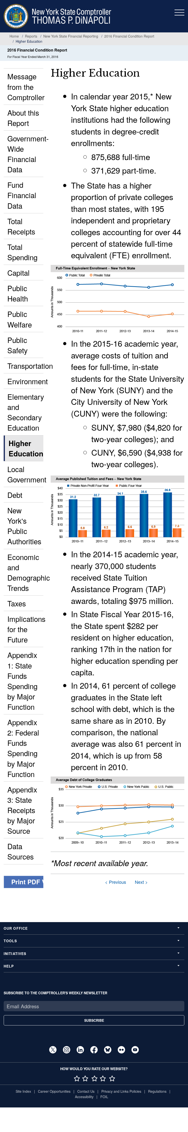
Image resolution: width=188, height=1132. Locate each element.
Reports (31, 36)
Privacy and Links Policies (121, 1091)
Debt (14, 495)
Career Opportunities (54, 1091)
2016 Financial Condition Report (129, 36)
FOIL (104, 1096)
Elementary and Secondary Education (25, 412)
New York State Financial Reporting (70, 36)
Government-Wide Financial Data (25, 153)
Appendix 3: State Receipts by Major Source (22, 810)
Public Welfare (19, 319)
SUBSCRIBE (94, 1020)
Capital (18, 272)
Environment (25, 381)
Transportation (25, 365)
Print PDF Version (38, 881)
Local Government (25, 474)
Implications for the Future (25, 629)
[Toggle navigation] (179, 12)
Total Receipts (21, 226)
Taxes (16, 603)
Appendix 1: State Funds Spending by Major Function (22, 681)
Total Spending (22, 252)
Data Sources (20, 851)
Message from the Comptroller (25, 86)
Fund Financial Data (21, 194)
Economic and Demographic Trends (25, 572)
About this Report (23, 117)
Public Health (17, 293)
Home (14, 36)
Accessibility (84, 1096)
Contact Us (85, 1091)
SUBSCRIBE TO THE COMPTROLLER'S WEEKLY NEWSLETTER (55, 993)
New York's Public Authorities (24, 525)
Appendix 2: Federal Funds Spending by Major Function (23, 748)
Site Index (23, 1091)
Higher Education (26, 448)
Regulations (157, 1091)
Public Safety (17, 345)
